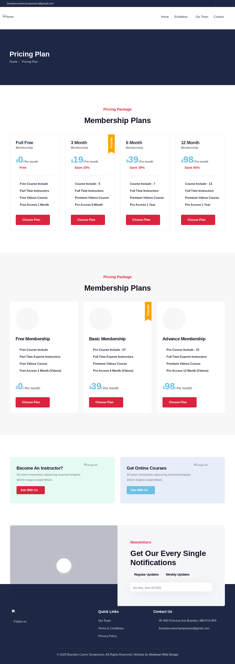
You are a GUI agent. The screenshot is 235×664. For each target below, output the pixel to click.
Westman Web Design (163, 654)
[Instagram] (227, 3)
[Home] (8, 16)
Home (13, 61)
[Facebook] (220, 3)
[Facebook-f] (31, 621)
